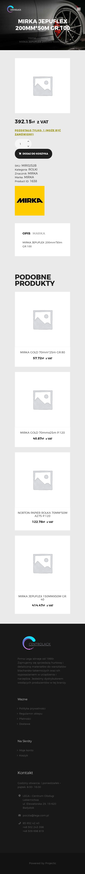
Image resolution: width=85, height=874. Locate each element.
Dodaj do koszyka (35, 153)
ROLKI (32, 169)
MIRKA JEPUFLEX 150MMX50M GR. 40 (42, 598)
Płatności (25, 718)
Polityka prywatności (32, 708)
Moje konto (26, 750)
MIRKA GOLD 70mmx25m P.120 (42, 432)
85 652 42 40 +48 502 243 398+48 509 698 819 (33, 827)
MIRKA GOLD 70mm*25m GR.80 (42, 352)
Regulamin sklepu (30, 713)
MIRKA (33, 173)
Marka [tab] (39, 233)
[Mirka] (29, 201)
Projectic (50, 863)
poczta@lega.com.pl (36, 815)
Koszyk (23, 755)
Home (32, 37)
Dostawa (24, 723)
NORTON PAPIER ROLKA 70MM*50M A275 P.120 (42, 514)
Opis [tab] (26, 233)
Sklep (44, 37)
